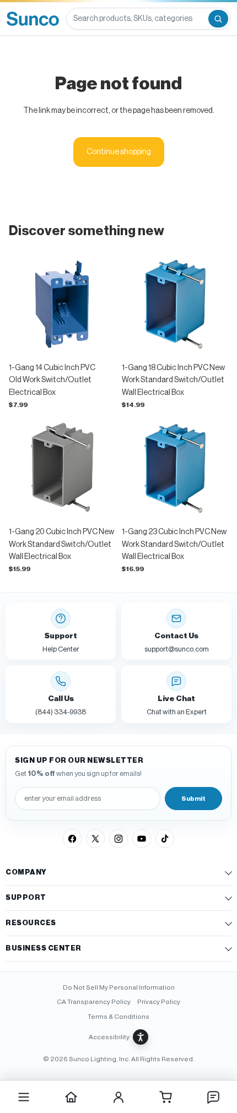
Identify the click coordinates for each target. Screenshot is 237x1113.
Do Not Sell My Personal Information (119, 987)
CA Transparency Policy (94, 1001)
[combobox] (137, 18)
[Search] (218, 19)
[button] (118, 1037)
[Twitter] (95, 838)
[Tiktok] (164, 838)
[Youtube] (141, 838)
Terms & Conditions (118, 1016)
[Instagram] (118, 838)
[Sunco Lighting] (33, 18)
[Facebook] (72, 838)
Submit (193, 798)
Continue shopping (119, 152)
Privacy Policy (158, 1001)
